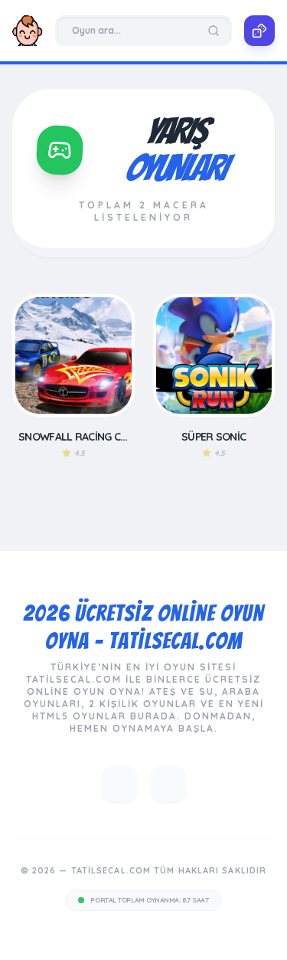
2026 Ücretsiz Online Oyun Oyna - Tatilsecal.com (143, 627)
